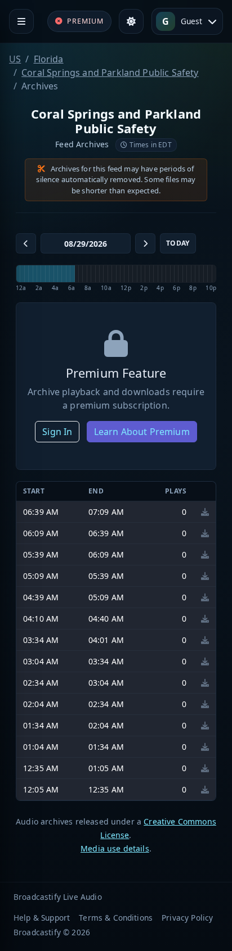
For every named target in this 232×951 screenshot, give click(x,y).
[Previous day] (26, 243)
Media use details (115, 848)
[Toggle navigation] (21, 21)
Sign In (57, 431)
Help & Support (42, 917)
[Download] (205, 511)
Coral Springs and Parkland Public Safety (109, 72)
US (15, 59)
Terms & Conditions (116, 917)
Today (178, 243)
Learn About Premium (142, 431)
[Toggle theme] (131, 21)
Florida (49, 59)
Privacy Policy (187, 917)
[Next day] (145, 243)
